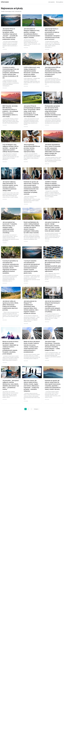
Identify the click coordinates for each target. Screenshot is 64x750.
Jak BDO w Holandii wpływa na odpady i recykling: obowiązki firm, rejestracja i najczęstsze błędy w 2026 (52, 185)
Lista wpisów (51, 2)
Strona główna (59, 2)
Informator (5, 2)
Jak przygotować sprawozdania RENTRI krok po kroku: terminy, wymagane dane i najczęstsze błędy (32, 148)
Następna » (36, 409)
